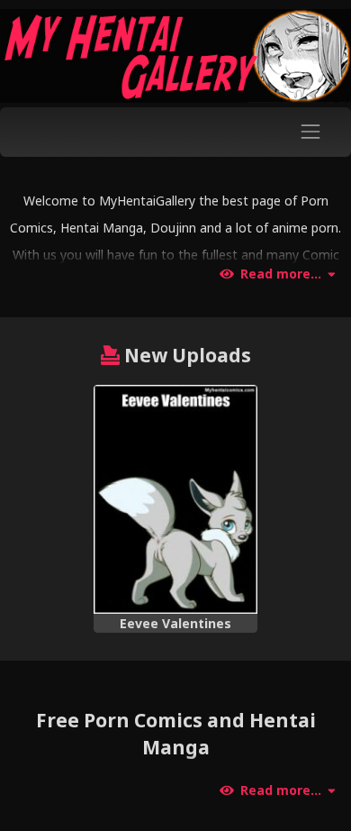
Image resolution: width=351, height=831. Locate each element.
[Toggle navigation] (311, 132)
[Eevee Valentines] (175, 499)
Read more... (280, 274)
